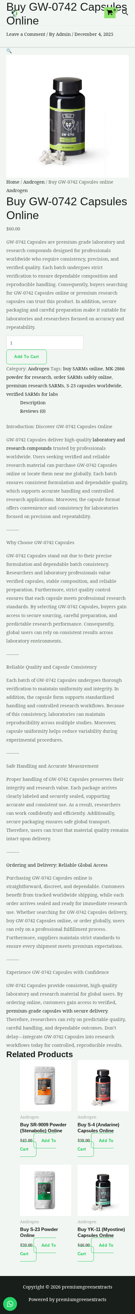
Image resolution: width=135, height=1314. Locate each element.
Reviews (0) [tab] (33, 411)
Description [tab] (33, 402)
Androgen (34, 182)
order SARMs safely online (83, 377)
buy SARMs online (83, 368)
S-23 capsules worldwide (94, 385)
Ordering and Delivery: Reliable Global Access (57, 865)
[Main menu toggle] (128, 33)
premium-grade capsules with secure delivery (56, 1011)
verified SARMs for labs (32, 394)
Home (12, 182)
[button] (125, 13)
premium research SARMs (35, 385)
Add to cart (26, 356)
